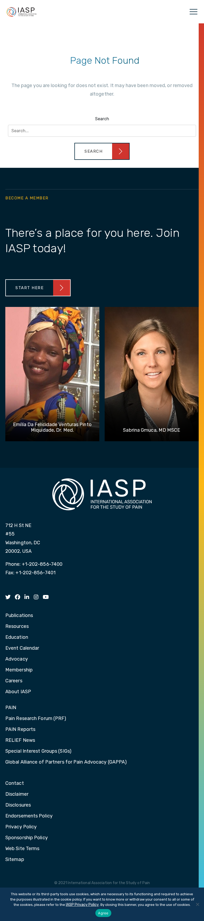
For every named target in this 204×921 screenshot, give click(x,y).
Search (102, 118)
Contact (14, 783)
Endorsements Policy (29, 816)
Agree (103, 913)
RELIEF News (20, 740)
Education (16, 637)
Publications (19, 615)
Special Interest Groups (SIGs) (38, 751)
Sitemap (14, 859)
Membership (19, 670)
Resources (17, 626)
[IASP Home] (21, 12)
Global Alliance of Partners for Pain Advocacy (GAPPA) (66, 762)
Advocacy (16, 659)
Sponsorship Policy (26, 838)
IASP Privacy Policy (82, 904)
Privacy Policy (21, 827)
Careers (13, 681)
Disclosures (18, 805)
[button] (102, 151)
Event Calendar (22, 648)
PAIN (10, 707)
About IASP (18, 692)
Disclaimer (16, 794)
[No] (197, 904)
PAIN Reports (20, 729)
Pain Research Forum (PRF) (35, 718)
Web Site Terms (22, 848)
